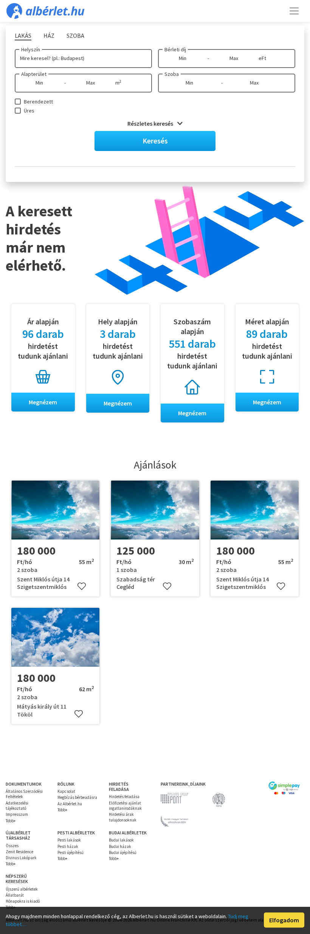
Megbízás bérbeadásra (77, 797)
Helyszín (30, 49)
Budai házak (120, 846)
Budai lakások (121, 840)
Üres (29, 110)
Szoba (171, 74)
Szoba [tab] (75, 35)
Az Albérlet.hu (69, 803)
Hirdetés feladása (124, 796)
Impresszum (17, 814)
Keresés (155, 140)
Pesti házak (67, 846)
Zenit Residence (19, 851)
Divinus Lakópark (21, 857)
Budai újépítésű (122, 852)
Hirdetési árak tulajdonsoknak (122, 817)
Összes (12, 845)
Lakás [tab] (23, 35)
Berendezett (38, 101)
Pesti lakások (69, 840)
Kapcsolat (66, 791)
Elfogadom (284, 920)
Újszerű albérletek (22, 889)
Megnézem (43, 402)
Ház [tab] (48, 35)
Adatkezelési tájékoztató (17, 805)
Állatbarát (15, 895)
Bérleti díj (175, 49)
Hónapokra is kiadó (23, 901)
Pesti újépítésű (70, 852)
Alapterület (33, 74)
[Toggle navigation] (294, 11)
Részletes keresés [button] (150, 123)
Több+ (11, 820)
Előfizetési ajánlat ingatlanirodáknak (125, 805)
